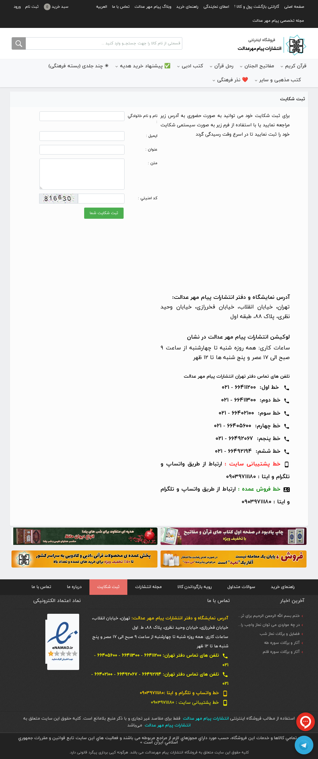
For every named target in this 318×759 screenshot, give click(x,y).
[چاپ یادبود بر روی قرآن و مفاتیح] (234, 535)
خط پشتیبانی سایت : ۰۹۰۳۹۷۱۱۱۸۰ (189, 702)
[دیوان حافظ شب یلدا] (84, 535)
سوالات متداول (241, 587)
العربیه (101, 7)
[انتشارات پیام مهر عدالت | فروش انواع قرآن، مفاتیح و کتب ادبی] (271, 44)
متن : (152, 163)
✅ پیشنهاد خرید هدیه (145, 66)
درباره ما (74, 587)
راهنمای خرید (187, 7)
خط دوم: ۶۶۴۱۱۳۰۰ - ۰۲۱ (255, 400)
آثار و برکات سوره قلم (281, 652)
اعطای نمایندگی (216, 7)
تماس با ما (120, 7)
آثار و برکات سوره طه (282, 643)
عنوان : (151, 149)
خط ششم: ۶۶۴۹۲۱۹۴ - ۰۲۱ (247, 451)
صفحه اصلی (294, 7)
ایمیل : (151, 136)
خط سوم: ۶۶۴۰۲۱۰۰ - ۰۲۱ (254, 413)
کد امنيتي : (147, 198)
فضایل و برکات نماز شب (280, 634)
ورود (17, 7)
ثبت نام (32, 7)
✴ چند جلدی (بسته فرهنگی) (78, 66)
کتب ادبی (192, 66)
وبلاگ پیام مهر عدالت (152, 7)
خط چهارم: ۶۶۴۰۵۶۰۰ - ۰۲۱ (252, 426)
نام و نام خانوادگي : (143, 119)
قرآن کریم (296, 66)
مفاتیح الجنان (259, 66)
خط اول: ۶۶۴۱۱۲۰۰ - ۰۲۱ (256, 387)
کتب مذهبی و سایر (280, 80)
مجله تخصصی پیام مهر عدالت (278, 21)
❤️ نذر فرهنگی (232, 80)
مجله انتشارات (148, 587)
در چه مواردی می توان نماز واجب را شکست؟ (262, 625)
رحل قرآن (223, 66)
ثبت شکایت (108, 587)
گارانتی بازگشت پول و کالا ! (256, 7)
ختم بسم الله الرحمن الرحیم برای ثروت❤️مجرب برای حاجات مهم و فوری (239, 616)
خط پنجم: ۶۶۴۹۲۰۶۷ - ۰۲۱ (253, 438)
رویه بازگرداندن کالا (194, 587)
